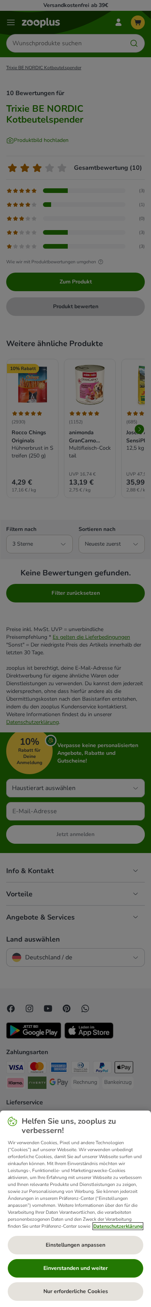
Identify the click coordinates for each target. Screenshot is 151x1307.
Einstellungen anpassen (75, 1245)
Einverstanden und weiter (75, 1268)
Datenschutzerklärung (117, 1226)
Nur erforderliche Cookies (75, 1291)
